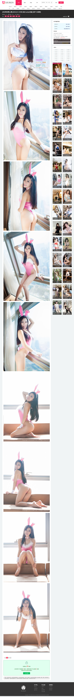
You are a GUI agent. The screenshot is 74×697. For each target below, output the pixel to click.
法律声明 (35, 688)
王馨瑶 (68, 55)
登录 (56, 2)
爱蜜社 (15, 6)
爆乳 (62, 51)
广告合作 (50, 686)
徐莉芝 (56, 58)
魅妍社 (25, 6)
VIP (37, 2)
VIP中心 (43, 686)
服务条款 (35, 689)
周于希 (68, 51)
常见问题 (43, 691)
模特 (25, 2)
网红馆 (55, 8)
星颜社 (46, 6)
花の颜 (23, 8)
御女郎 (33, 8)
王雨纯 (68, 53)
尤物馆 (51, 6)
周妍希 (62, 53)
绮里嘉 (56, 55)
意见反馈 (50, 688)
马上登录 (26, 673)
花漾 (13, 8)
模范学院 (49, 8)
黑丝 (62, 58)
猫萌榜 (43, 8)
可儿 (62, 55)
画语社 (56, 51)
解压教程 (43, 689)
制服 (68, 60)
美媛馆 (31, 6)
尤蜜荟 (20, 6)
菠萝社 (41, 6)
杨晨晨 (56, 53)
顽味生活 (60, 8)
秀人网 (10, 6)
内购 (61, 6)
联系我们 (50, 689)
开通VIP (61, 2)
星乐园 (28, 8)
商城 (31, 2)
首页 (19, 2)
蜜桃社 (36, 6)
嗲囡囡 (18, 8)
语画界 (56, 6)
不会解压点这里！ (62, 37)
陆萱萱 (68, 58)
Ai (9, 8)
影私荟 (38, 8)
